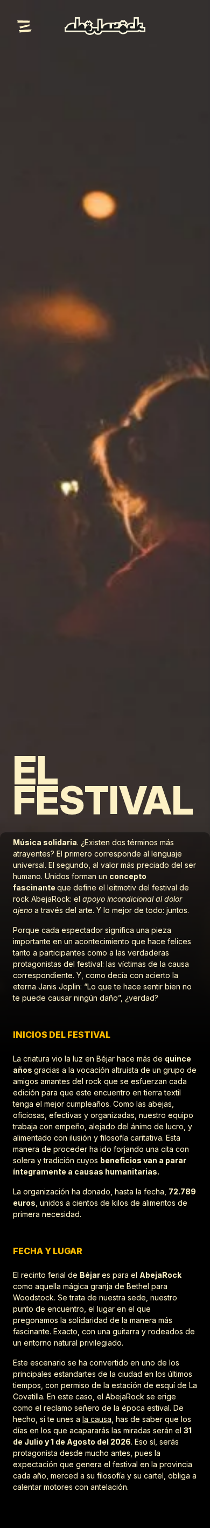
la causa (96, 1419)
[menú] (25, 25)
